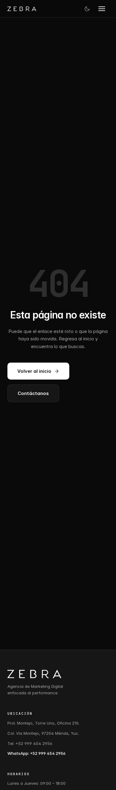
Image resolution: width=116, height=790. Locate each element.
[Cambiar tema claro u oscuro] (87, 8)
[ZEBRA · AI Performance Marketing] (21, 8)
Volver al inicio (34, 371)
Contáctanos (33, 393)
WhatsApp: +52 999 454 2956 (36, 753)
